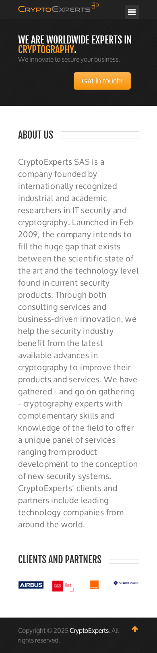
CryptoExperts (89, 630)
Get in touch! (102, 81)
